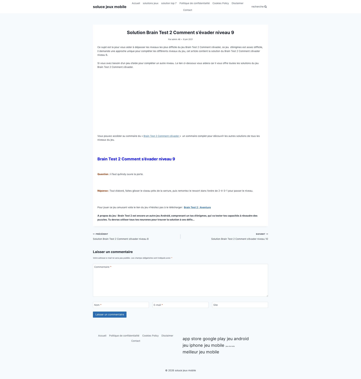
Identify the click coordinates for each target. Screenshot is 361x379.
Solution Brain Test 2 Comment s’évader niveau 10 (239, 236)
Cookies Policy (221, 3)
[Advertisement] (180, 93)
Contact (187, 10)
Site (215, 305)
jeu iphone (193, 345)
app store (192, 338)
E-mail (158, 305)
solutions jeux (150, 3)
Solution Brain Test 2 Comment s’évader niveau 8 (120, 236)
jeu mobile (214, 345)
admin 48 (176, 39)
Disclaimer (237, 3)
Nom (98, 305)
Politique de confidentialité (195, 3)
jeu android (238, 338)
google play (214, 338)
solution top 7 (169, 3)
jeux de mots (230, 346)
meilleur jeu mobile (201, 351)
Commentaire (102, 267)
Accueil (136, 3)
